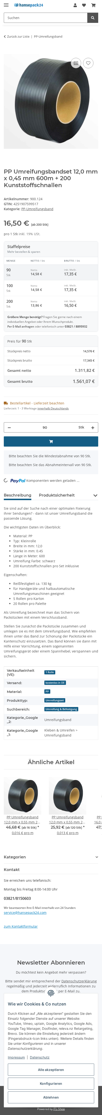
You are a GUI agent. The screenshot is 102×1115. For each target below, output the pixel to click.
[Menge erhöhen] (93, 427)
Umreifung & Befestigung (61, 709)
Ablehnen (51, 1097)
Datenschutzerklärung (79, 981)
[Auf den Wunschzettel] (88, 63)
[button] (75, 5)
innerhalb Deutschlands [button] (53, 408)
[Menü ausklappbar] (6, 3)
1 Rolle (50, 672)
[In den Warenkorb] (7, 51)
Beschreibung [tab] (17, 495)
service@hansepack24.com (25, 912)
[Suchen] (92, 18)
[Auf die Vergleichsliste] (76, 63)
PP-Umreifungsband (37, 209)
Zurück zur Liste (18, 36)
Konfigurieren (51, 1083)
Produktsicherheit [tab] (57, 495)
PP (47, 691)
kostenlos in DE (55, 682)
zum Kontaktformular (21, 926)
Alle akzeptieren (51, 1070)
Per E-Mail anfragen (21, 326)
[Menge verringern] (9, 427)
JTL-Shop (59, 1109)
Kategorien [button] (15, 857)
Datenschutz (40, 1057)
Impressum (16, 1057)
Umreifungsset (55, 700)
